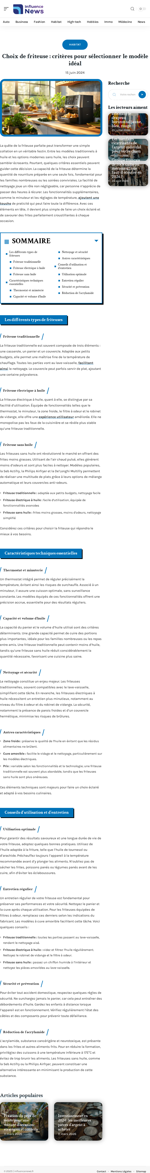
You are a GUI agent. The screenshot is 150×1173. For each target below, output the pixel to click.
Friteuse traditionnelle (27, 262)
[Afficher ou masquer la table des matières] (74, 241)
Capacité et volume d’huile (29, 297)
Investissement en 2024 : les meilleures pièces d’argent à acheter (74, 1122)
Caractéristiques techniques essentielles (26, 282)
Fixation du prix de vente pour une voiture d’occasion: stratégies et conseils (21, 1122)
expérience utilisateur (56, 417)
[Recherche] (132, 9)
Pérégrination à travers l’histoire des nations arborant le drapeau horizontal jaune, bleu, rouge (127, 113)
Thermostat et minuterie (28, 290)
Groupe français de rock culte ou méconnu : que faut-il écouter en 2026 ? (127, 168)
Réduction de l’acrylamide (78, 293)
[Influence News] (28, 9)
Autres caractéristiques (76, 258)
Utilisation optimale (74, 274)
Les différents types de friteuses (23, 254)
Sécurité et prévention (75, 287)
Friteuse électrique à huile (29, 268)
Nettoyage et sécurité (75, 252)
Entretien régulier (73, 281)
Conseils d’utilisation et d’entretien (72, 266)
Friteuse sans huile (24, 274)
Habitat (75, 44)
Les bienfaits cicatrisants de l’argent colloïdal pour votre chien (126, 145)
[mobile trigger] (7, 9)
